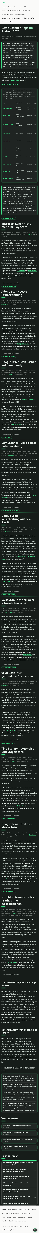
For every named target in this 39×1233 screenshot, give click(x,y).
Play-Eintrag (29, 234)
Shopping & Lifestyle (30, 18)
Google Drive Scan (8, 124)
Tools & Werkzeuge (7, 14)
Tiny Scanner (7, 164)
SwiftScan (6, 149)
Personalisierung (20, 14)
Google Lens (6, 171)
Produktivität (26, 10)
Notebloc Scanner (8, 178)
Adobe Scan (6, 115)
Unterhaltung (16, 10)
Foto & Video (23, 7)
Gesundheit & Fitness (8, 18)
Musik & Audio (6, 10)
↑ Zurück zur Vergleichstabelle (10, 283)
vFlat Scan (6, 157)
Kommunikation (13, 7)
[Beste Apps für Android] (4, 2)
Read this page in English (9, 84)
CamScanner (6, 133)
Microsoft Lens (7, 108)
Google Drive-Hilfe (28, 399)
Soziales (4, 7)
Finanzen (19, 18)
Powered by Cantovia (10, 1230)
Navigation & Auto (7, 22)
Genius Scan (6, 141)
